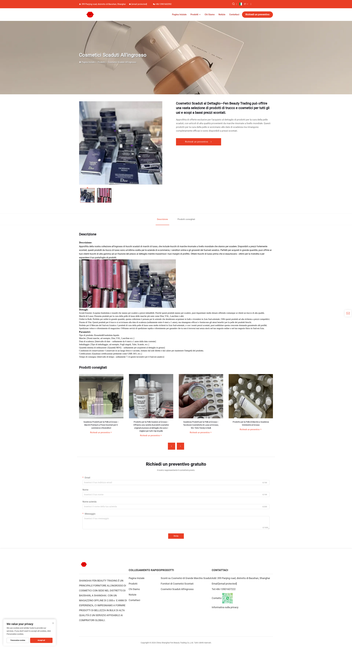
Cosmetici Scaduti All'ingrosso (122, 62)
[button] (171, 446)
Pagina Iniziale (179, 14)
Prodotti (194, 14)
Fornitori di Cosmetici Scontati (177, 583)
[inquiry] (348, 313)
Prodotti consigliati (186, 219)
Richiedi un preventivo (257, 14)
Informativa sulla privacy (225, 607)
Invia (176, 536)
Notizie (221, 14)
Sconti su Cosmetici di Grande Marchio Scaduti (186, 578)
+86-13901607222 (226, 589)
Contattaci (234, 14)
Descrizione (162, 219)
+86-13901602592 (163, 4)
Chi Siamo (210, 14)
